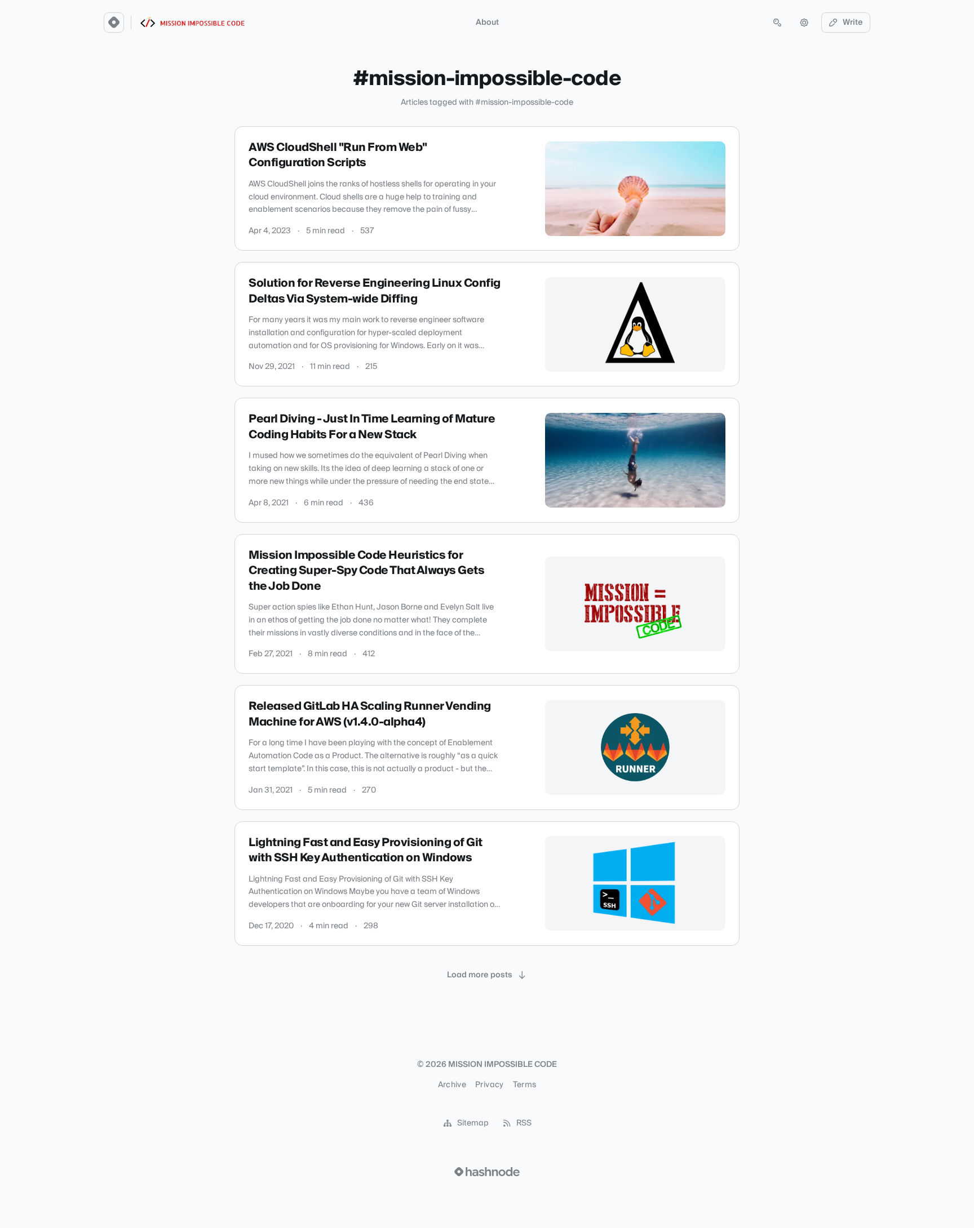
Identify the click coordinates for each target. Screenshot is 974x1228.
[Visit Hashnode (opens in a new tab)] (487, 1171)
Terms (525, 1085)
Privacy (489, 1085)
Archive (452, 1085)
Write (853, 22)
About (487, 22)
